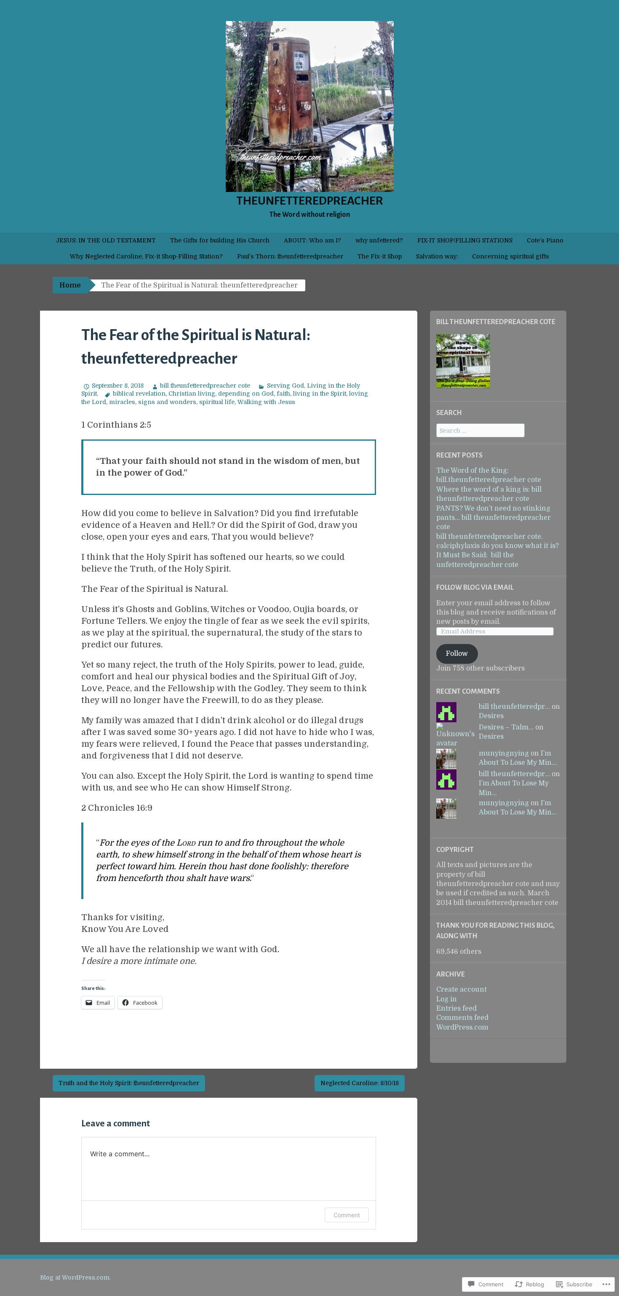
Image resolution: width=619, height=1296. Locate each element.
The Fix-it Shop (380, 256)
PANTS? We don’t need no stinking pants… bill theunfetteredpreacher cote (493, 518)
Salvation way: (437, 256)
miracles (122, 402)
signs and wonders (167, 402)
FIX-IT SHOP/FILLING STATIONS (464, 240)
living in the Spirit (319, 393)
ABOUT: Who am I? (312, 240)
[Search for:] (480, 430)
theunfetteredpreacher (309, 200)
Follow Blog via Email (474, 587)
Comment (347, 1215)
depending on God (246, 393)
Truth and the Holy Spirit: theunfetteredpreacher (129, 1083)
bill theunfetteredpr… (514, 707)
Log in (446, 999)
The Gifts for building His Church (219, 240)
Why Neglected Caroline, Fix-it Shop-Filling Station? (146, 256)
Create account (461, 989)
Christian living (191, 393)
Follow (457, 653)
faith (283, 393)
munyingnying (504, 753)
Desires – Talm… (506, 727)
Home (70, 285)
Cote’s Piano (545, 240)
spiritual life (217, 402)
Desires (491, 716)
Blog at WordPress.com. (75, 1277)
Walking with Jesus (266, 402)
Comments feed (462, 1018)
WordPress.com (462, 1027)
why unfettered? (379, 240)
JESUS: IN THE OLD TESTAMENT (106, 240)
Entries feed (456, 1008)
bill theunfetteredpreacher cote (205, 385)
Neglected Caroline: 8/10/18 (359, 1083)
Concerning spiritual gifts (510, 256)
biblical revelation (139, 393)
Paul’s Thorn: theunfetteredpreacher (290, 256)
